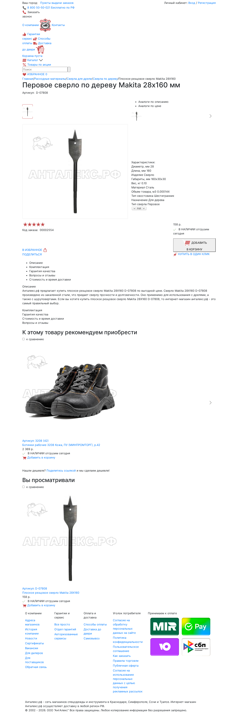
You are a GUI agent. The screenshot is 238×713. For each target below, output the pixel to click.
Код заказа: (30, 230)
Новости (31, 638)
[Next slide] (210, 116)
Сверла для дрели (79, 78)
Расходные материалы (50, 78)
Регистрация (207, 3)
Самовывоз (91, 638)
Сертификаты (34, 643)
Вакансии (31, 648)
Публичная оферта (126, 665)
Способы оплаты (95, 624)
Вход (191, 3)
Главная (27, 78)
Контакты (58, 25)
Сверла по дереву (105, 78)
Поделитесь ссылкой (61, 470)
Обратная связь (36, 667)
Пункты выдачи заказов (57, 3)
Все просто (62, 624)
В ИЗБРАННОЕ (32, 250)
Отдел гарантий (65, 629)
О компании (30, 25)
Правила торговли (126, 660)
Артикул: (28, 92)
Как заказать (122, 656)
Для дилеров (34, 653)
